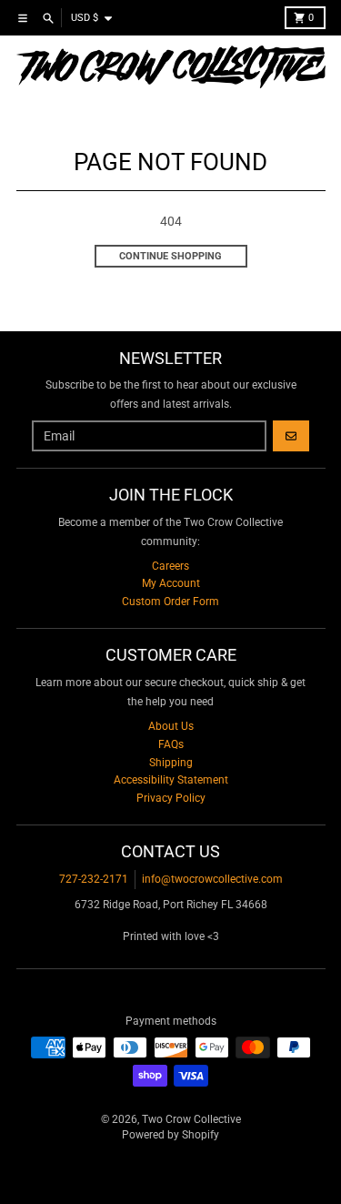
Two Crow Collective (191, 1119)
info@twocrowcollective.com (212, 879)
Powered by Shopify (170, 1134)
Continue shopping (170, 256)
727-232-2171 (93, 879)
